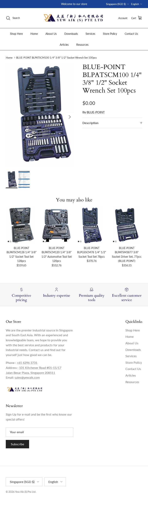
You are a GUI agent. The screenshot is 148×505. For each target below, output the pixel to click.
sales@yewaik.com (27, 377)
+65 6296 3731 (27, 362)
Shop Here (16, 33)
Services (90, 33)
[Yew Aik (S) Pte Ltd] (74, 18)
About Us (51, 33)
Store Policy (110, 33)
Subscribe (17, 444)
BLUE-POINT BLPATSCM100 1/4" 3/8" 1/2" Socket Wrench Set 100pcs (56, 57)
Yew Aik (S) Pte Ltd (25, 491)
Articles (64, 44)
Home (34, 33)
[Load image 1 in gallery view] (40, 115)
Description (90, 123)
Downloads (71, 33)
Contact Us (131, 33)
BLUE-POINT (96, 112)
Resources (82, 44)
